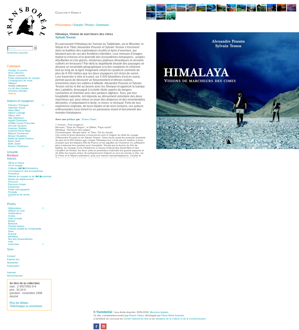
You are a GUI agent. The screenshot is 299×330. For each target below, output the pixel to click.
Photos (11, 204)
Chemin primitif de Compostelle (24, 228)
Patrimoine (14, 187)
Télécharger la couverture (26, 306)
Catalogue (13, 66)
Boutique (12, 155)
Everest (12, 234)
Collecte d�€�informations (23, 168)
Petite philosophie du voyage (24, 78)
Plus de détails (19, 303)
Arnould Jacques (17, 125)
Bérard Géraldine (17, 136)
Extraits (78, 25)
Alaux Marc (14, 110)
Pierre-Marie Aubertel (172, 315)
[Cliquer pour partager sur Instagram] (104, 328)
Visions (12, 93)
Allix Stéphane (16, 118)
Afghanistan (14, 208)
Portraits (12, 192)
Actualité (12, 152)
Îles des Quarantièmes (20, 239)
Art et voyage (15, 165)
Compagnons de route (20, 80)
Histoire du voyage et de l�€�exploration (31, 176)
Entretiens (13, 173)
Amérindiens (14, 213)
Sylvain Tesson (65, 37)
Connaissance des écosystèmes (25, 171)
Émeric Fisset (89, 119)
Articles (11, 158)
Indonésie (13, 244)
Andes (11, 216)
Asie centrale (15, 218)
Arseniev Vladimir (17, 128)
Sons (10, 249)
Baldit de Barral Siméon (21, 138)
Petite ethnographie (19, 189)
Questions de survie (19, 194)
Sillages (12, 83)
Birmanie (13, 223)
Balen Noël (14, 141)
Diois (10, 231)
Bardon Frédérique (18, 146)
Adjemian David (16, 107)
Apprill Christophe (17, 120)
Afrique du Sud (16, 210)
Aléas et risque (16, 162)
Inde (10, 241)
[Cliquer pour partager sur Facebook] (96, 328)
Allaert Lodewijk (16, 112)
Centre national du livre (136, 318)
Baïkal (11, 221)
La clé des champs (18, 88)
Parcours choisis (17, 184)
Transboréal (104, 312)
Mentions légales (159, 312)
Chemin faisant (16, 226)
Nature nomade (16, 75)
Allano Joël (14, 115)
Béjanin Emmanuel (18, 133)
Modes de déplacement (21, 179)
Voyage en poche (17, 70)
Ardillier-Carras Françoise (21, 123)
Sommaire (102, 25)
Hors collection (16, 73)
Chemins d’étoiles (17, 91)
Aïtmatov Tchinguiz (18, 105)
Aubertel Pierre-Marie (19, 130)
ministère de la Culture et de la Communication (181, 318)
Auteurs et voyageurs (20, 101)
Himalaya (13, 236)
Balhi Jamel (14, 143)
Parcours (13, 181)
